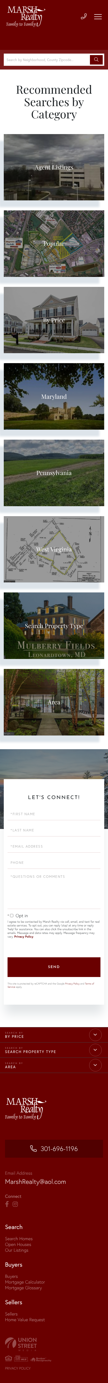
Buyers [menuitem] (11, 1276)
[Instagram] (15, 1204)
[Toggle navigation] (98, 16)
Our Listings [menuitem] (16, 1250)
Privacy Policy (23, 937)
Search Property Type (30, 1051)
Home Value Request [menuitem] (25, 1319)
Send (54, 967)
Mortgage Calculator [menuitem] (25, 1282)
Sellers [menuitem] (11, 1314)
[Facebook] (7, 1204)
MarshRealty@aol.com (35, 1182)
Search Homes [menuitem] (19, 1238)
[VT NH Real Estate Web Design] (54, 1344)
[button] (96, 60)
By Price (14, 1036)
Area (10, 1066)
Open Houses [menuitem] (18, 1244)
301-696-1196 (59, 1149)
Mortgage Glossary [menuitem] (23, 1288)
